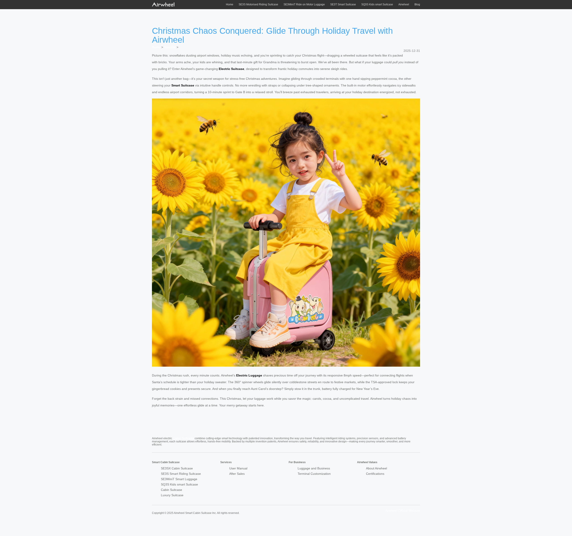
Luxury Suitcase (172, 495)
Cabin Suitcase (183, 438)
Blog (417, 4)
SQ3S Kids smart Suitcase (377, 4)
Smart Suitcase (182, 85)
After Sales (237, 473)
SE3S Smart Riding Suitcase (181, 473)
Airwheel (403, 4)
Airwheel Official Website (402, 510)
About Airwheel (376, 468)
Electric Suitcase (231, 69)
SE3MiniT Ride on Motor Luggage (304, 4)
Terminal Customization (314, 473)
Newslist (170, 47)
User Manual (238, 468)
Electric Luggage (249, 375)
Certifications (375, 473)
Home (229, 4)
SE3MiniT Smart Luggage (179, 479)
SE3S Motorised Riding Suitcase (258, 4)
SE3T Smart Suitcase (343, 4)
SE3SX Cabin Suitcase (177, 468)
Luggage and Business (314, 468)
